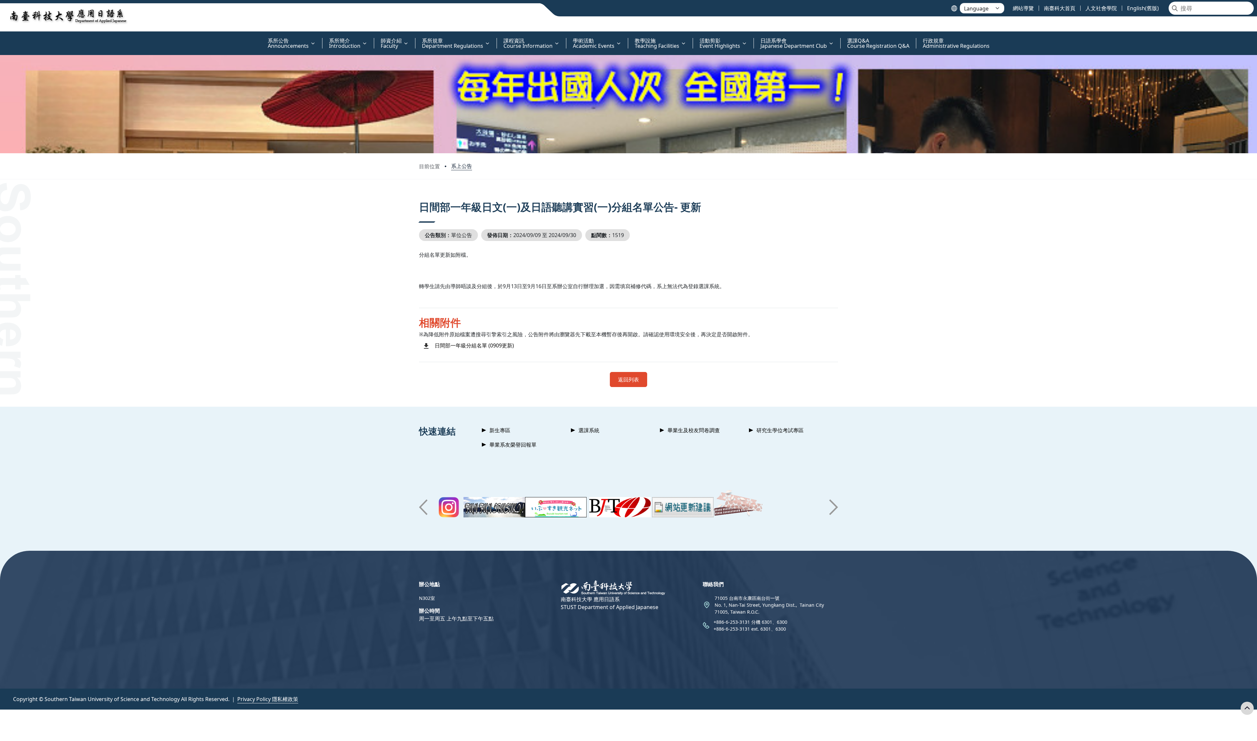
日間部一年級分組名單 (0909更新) (474, 345)
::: (1, 37)
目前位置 (429, 166)
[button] (423, 507)
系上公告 (461, 166)
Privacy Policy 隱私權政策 (267, 699)
